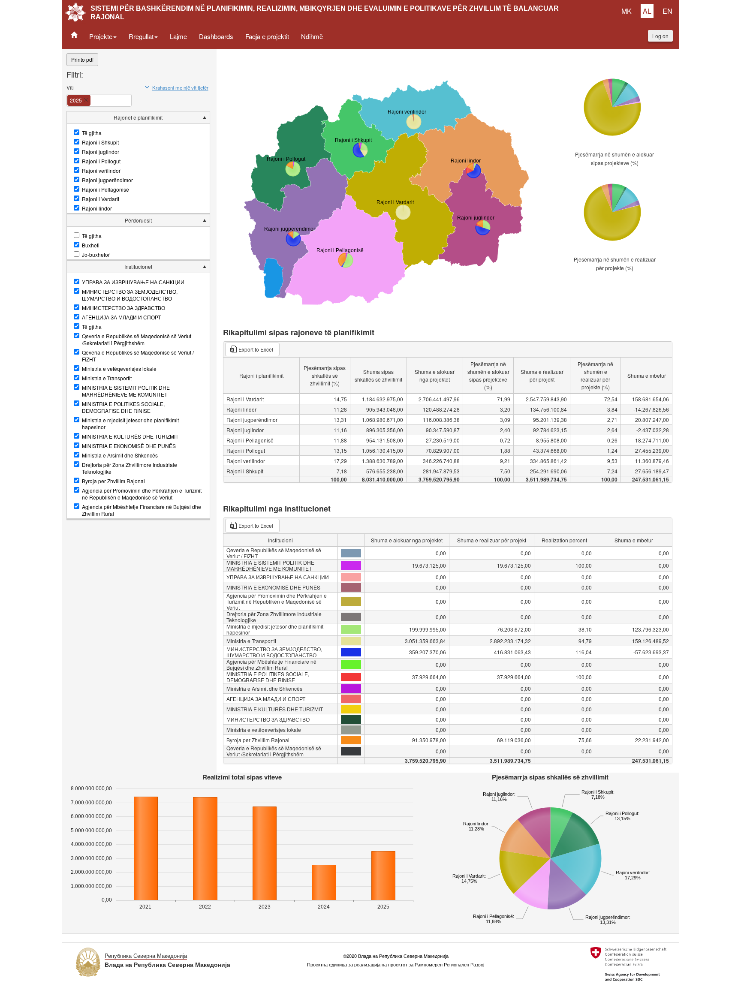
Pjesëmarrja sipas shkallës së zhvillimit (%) (325, 375)
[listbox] (95, 98)
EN (667, 11)
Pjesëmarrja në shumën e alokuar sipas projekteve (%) (614, 158)
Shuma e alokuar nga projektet (435, 375)
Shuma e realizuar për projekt (542, 375)
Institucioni (280, 540)
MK (626, 11)
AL (647, 11)
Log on (660, 35)
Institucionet (138, 266)
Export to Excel (255, 349)
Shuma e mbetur (646, 375)
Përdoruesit (138, 220)
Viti (70, 87)
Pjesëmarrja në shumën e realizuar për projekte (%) (615, 263)
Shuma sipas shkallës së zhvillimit (378, 375)
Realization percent (564, 540)
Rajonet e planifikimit (138, 117)
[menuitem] (138, 162)
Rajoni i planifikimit (261, 375)
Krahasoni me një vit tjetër (180, 87)
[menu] (138, 315)
